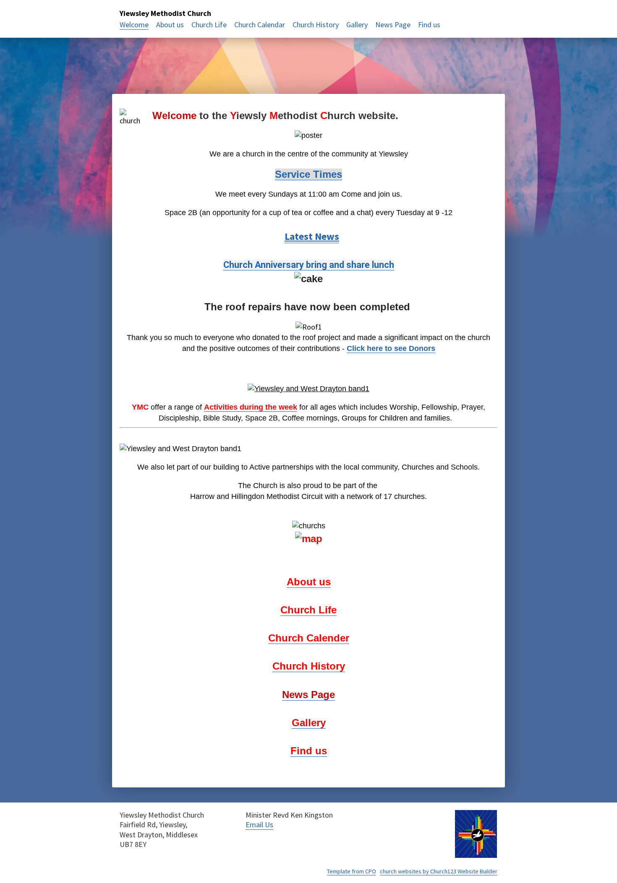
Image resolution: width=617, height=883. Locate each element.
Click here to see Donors (391, 348)
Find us (429, 24)
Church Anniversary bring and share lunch (308, 265)
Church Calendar (259, 24)
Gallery (357, 24)
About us (170, 24)
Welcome (134, 24)
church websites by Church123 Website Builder (438, 871)
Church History (316, 24)
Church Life (209, 24)
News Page (392, 24)
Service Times (308, 174)
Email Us (259, 824)
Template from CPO (351, 871)
